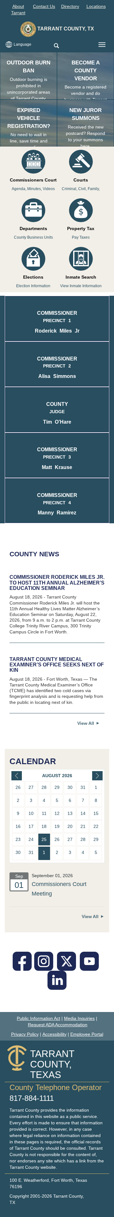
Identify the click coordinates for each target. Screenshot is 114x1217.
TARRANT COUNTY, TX (65, 28)
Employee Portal (86, 1034)
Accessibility (54, 1034)
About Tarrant (18, 9)
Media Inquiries (79, 1018)
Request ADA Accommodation (57, 1024)
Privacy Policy (25, 1034)
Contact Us (44, 6)
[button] (56, 46)
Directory (70, 6)
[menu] (102, 44)
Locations (96, 6)
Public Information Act (38, 1018)
